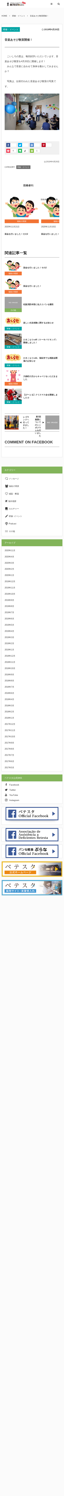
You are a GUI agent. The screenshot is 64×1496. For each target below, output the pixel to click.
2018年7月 (9, 687)
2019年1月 (9, 649)
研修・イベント (10, 29)
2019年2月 (9, 643)
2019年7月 (9, 612)
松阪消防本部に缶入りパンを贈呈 (38, 304)
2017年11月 (10, 730)
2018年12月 (10, 656)
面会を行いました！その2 (16, 234)
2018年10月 (10, 668)
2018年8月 (9, 680)
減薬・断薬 (13, 494)
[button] (51, 4)
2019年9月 (9, 600)
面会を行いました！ (32, 286)
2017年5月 (9, 767)
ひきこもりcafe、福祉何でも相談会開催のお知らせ (40, 359)
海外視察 (12, 501)
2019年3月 (9, 637)
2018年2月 (9, 711)
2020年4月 (9, 557)
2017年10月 (10, 736)
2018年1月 (9, 718)
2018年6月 (9, 693)
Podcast (12, 523)
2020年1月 (9, 575)
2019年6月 (9, 618)
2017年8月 (9, 749)
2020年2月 (9, 569)
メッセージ (13, 478)
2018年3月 (9, 705)
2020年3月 (9, 563)
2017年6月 (9, 761)
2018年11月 (10, 662)
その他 (13, 310)
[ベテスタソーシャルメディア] (16, 4)
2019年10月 (10, 594)
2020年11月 (10, 550)
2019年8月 (9, 606)
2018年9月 (9, 674)
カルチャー (13, 509)
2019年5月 (9, 625)
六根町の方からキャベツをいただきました (40, 377)
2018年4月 (9, 699)
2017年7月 (9, 755)
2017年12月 (10, 724)
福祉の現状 (13, 273)
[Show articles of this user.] (12, 183)
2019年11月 (10, 588)
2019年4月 (9, 631)
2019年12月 (10, 581)
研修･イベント (15, 516)
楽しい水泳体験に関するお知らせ (38, 323)
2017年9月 (9, 743)
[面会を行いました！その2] (22, 207)
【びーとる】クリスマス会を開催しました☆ (40, 396)
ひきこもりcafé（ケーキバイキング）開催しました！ (40, 341)
